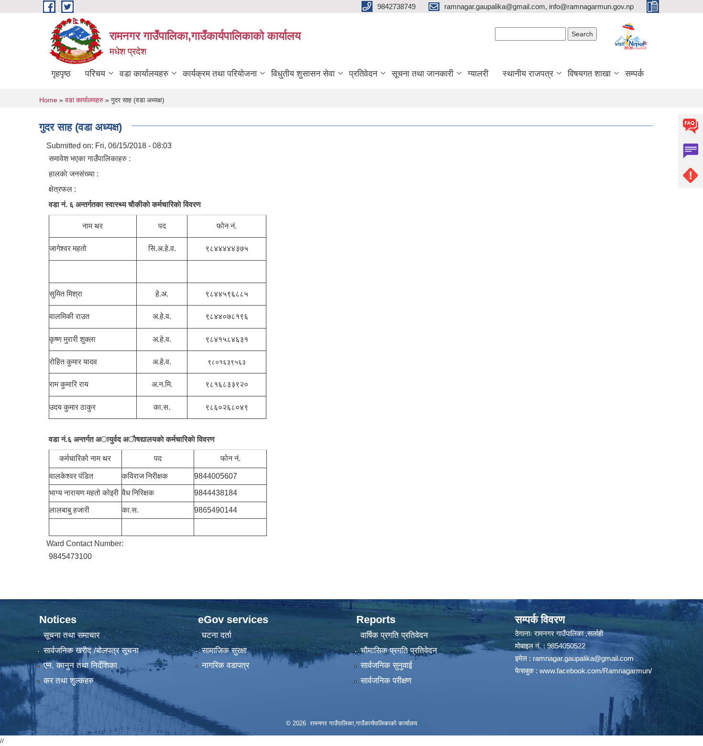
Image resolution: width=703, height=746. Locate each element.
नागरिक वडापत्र (225, 665)
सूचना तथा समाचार (71, 635)
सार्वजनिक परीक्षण (386, 680)
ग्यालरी (478, 73)
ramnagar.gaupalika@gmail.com (583, 658)
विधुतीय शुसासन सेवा (303, 73)
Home (48, 100)
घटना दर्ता (216, 635)
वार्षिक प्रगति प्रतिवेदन (394, 635)
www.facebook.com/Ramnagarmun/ (595, 671)
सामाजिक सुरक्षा (224, 650)
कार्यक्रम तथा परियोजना (220, 73)
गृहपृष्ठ (61, 73)
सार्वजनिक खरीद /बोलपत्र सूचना (91, 650)
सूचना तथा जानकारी (422, 73)
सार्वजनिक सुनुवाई (386, 665)
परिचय (95, 73)
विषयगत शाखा (589, 73)
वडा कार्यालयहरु (144, 73)
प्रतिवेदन (363, 73)
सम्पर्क (634, 73)
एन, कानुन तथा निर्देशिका (80, 665)
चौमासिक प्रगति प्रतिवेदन (399, 650)
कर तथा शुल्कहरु (69, 680)
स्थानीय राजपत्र (528, 73)
